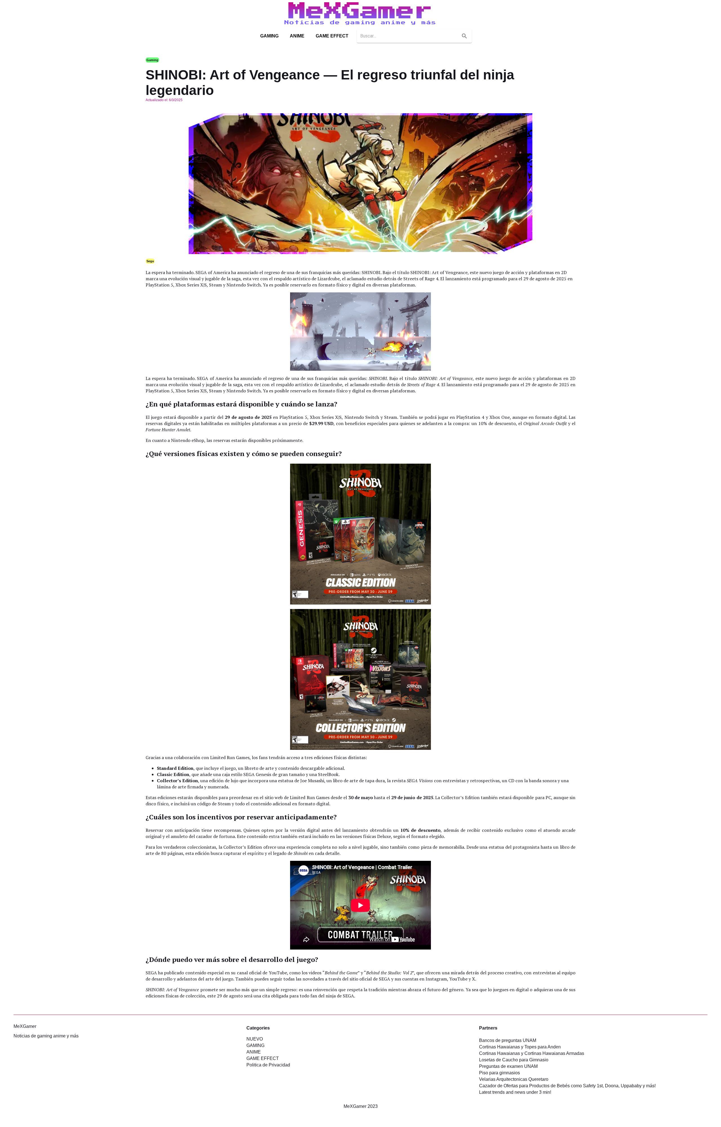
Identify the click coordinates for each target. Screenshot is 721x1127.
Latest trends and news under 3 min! (515, 1092)
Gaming (152, 60)
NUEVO (254, 1039)
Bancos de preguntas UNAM (507, 1040)
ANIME (297, 36)
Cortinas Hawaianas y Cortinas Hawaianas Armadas (531, 1053)
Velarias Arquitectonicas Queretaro (513, 1079)
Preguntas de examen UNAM (508, 1066)
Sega (150, 261)
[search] (464, 36)
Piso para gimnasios (499, 1072)
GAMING (269, 36)
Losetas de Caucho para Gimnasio (513, 1059)
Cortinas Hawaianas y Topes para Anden (520, 1046)
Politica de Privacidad (268, 1064)
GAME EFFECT (332, 36)
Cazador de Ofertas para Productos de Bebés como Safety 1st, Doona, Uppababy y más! (567, 1085)
